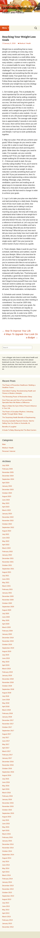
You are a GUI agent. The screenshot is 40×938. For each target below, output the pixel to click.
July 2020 (5, 613)
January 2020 (7, 634)
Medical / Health (25, 43)
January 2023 (7, 513)
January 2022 (7, 555)
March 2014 (6, 875)
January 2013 (7, 923)
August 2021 (6, 572)
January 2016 (7, 799)
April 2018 (5, 706)
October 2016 (7, 768)
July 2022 (5, 534)
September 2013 (8, 896)
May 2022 (5, 541)
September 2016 (8, 772)
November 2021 (8, 562)
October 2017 (7, 727)
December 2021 (8, 558)
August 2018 (6, 693)
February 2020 (7, 631)
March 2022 (6, 548)
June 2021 (6, 579)
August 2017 (6, 734)
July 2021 (5, 575)
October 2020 (7, 603)
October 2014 (7, 851)
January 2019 (7, 675)
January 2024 (7, 486)
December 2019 (8, 637)
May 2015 (5, 827)
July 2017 (5, 737)
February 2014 (7, 879)
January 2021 (7, 593)
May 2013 (5, 910)
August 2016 (6, 775)
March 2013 (6, 916)
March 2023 (6, 510)
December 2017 (8, 720)
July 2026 (5, 465)
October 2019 (7, 644)
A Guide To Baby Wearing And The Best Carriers (19, 430)
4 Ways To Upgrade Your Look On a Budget (21, 336)
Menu (4, 28)
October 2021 (7, 565)
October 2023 (7, 493)
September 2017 (8, 730)
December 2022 (8, 517)
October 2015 (7, 810)
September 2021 (8, 569)
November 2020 (8, 600)
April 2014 (5, 872)
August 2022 (6, 531)
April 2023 (5, 507)
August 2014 (6, 858)
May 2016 (5, 786)
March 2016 (6, 792)
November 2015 (8, 806)
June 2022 (6, 538)
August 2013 (6, 899)
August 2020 (6, 610)
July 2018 (5, 696)
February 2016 (7, 796)
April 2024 (5, 482)
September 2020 (8, 606)
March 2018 (6, 710)
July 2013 (5, 903)
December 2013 (8, 885)
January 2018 (7, 717)
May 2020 (5, 620)
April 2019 (5, 665)
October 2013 (7, 892)
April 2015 (5, 830)
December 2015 (8, 803)
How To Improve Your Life (16, 331)
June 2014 (6, 865)
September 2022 (8, 527)
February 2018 (7, 713)
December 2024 (8, 476)
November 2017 (8, 724)
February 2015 (7, 837)
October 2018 (7, 686)
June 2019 (6, 658)
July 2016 (5, 779)
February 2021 (7, 589)
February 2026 (7, 469)
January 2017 (7, 758)
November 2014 (8, 848)
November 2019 (8, 641)
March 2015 (6, 834)
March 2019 (6, 668)
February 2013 (7, 920)
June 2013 (6, 906)
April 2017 (5, 748)
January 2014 (7, 882)
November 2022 (8, 520)
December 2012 (8, 927)
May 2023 (5, 503)
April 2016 (5, 789)
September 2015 (8, 813)
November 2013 (8, 889)
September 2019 (8, 648)
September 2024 (8, 479)
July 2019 (5, 655)
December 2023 (8, 489)
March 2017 (6, 751)
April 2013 (5, 913)
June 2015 (6, 823)
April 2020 (5, 624)
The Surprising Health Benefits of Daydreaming (18, 417)
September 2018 (8, 689)
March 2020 (6, 627)
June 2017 (6, 741)
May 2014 (5, 868)
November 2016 (8, 765)
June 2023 (6, 500)
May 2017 (5, 744)
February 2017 (7, 755)
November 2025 (8, 472)
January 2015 (7, 841)
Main (4, 444)
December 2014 (8, 844)
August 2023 (6, 496)
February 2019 (7, 672)
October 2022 (7, 524)
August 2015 (6, 817)
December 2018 (8, 679)
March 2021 (6, 586)
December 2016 (8, 761)
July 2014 (5, 861)
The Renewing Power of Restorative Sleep (17, 397)
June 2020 (6, 617)
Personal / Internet (8, 451)
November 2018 (8, 682)
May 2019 (5, 662)
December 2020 (8, 596)
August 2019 (6, 651)
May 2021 (5, 582)
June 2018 (6, 699)
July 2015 (5, 820)
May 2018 (5, 703)
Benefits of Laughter (9, 427)
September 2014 (8, 854)
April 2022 (5, 544)
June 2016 (6, 782)
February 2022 (7, 551)
